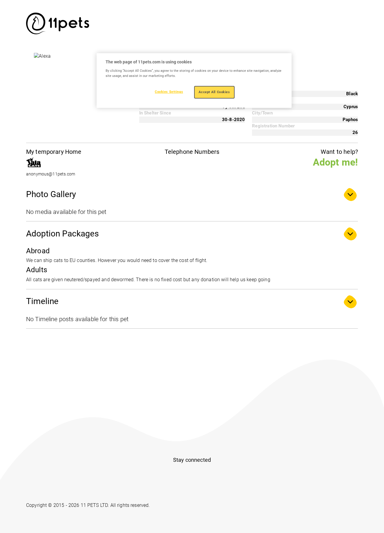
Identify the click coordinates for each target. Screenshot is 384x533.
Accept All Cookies (214, 92)
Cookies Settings (169, 92)
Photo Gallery (51, 194)
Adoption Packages (62, 234)
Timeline (42, 301)
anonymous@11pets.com (50, 174)
